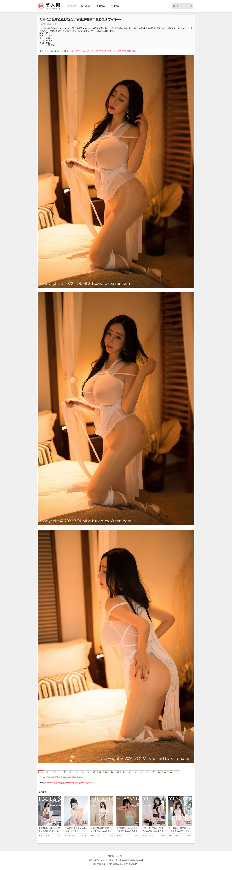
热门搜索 (114, 6)
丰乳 (124, 51)
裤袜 (96, 51)
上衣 (119, 51)
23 (171, 772)
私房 (114, 51)
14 (118, 772)
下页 (177, 772)
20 (153, 772)
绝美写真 (89, 51)
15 (124, 772)
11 (100, 772)
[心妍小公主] (154, 814)
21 (159, 772)
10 (94, 772)
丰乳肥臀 (103, 51)
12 (106, 772)
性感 (83, 51)
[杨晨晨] (76, 814)
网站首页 (71, 6)
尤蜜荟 (49, 24)
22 (165, 772)
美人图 (42, 24)
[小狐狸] (49, 814)
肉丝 (78, 51)
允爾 (71, 51)
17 (136, 772)
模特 (129, 51)
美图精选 (101, 6)
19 (147, 772)
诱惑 (134, 51)
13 (112, 772)
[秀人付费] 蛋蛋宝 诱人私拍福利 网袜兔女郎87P (64, 777)
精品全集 (85, 6)
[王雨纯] (127, 814)
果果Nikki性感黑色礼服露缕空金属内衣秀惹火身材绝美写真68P (70, 783)
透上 (110, 51)
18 (141, 772)
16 (130, 772)
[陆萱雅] (102, 814)
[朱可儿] (180, 814)
